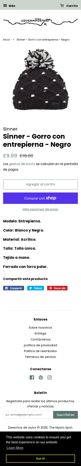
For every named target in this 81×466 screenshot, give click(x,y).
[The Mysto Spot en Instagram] (49, 378)
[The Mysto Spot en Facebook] (31, 378)
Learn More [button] (15, 448)
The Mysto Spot (60, 427)
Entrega (40, 333)
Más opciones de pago (40, 209)
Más (11, 6)
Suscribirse (65, 414)
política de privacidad (40, 345)
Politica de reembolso (40, 351)
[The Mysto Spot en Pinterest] (40, 378)
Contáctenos (41, 339)
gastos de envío (22, 163)
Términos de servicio (40, 357)
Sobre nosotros (40, 327)
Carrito (72, 6)
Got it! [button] (40, 458)
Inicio (6, 39)
